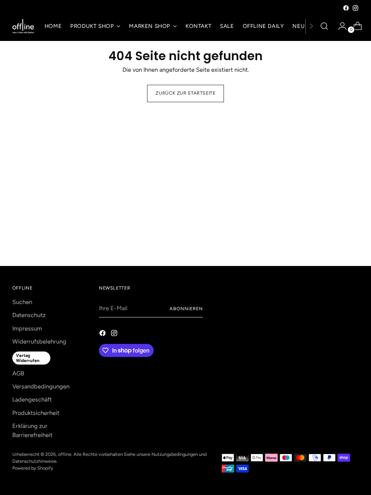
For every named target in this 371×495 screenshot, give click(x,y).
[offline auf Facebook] (346, 8)
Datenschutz (29, 315)
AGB (18, 373)
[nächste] (311, 26)
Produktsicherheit (35, 412)
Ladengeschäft (32, 399)
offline (64, 454)
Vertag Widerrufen (27, 358)
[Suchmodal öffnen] (324, 26)
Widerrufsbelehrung (39, 341)
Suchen (22, 302)
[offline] (23, 26)
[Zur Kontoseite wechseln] (339, 26)
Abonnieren (186, 308)
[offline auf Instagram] (355, 8)
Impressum (27, 328)
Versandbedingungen (41, 386)
